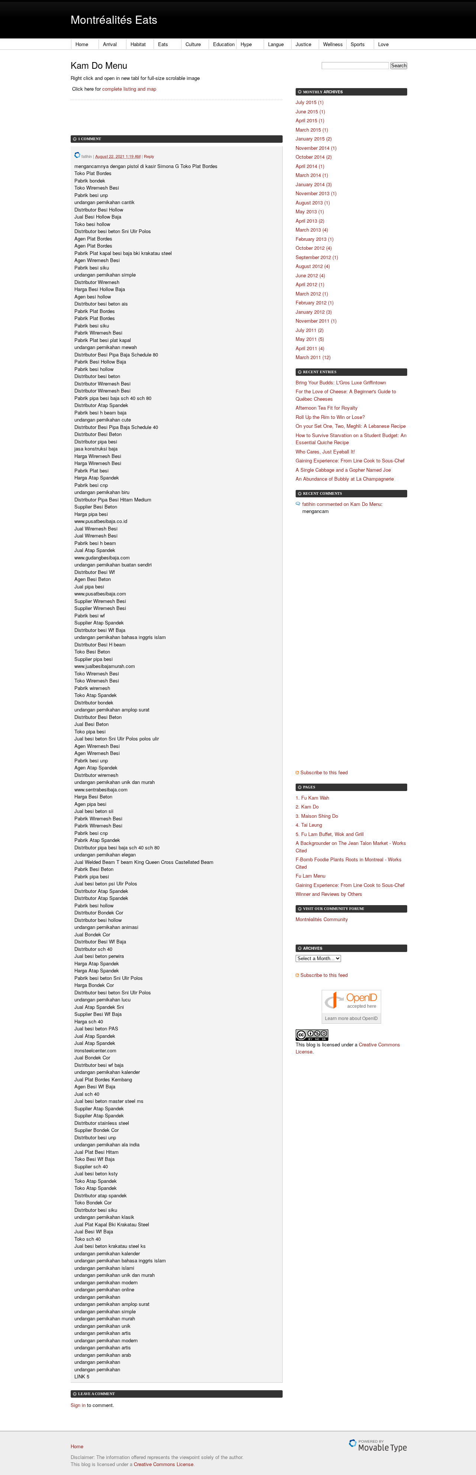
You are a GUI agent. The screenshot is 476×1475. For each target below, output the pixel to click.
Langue (276, 44)
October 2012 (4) (314, 247)
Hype (246, 44)
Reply (149, 156)
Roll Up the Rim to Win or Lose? (330, 416)
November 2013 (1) (316, 193)
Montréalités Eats (114, 19)
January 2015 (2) (314, 138)
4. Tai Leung (309, 824)
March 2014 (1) (312, 174)
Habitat (138, 44)
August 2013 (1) (313, 202)
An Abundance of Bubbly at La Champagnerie (345, 478)
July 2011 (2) (310, 329)
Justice (303, 44)
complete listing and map (129, 88)
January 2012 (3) (314, 311)
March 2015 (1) (312, 129)
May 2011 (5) (310, 338)
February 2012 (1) (315, 302)
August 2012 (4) (313, 265)
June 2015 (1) (310, 111)
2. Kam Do (307, 806)
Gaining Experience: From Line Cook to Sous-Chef (350, 460)
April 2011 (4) (310, 348)
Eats (163, 44)
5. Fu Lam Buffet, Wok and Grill (330, 833)
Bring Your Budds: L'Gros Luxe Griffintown (341, 382)
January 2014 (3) (314, 184)
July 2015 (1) (310, 102)
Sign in (78, 1404)
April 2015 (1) (310, 120)
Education (224, 44)
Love (383, 44)
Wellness (333, 44)
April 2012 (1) (310, 284)
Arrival (110, 44)
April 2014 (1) (310, 166)
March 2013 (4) (312, 229)
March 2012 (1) (312, 293)
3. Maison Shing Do (317, 815)
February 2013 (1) (315, 238)
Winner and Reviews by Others (329, 893)
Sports (358, 44)
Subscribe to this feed (324, 772)
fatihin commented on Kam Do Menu (341, 503)
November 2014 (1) (316, 147)
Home (81, 44)
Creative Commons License (163, 1464)
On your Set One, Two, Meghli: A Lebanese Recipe (351, 425)
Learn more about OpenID (351, 1018)
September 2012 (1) (317, 257)
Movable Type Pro (377, 1445)
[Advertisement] (158, 124)
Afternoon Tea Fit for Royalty (327, 407)
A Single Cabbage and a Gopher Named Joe (343, 469)
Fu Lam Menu (310, 875)
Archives (333, 91)
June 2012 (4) (310, 275)
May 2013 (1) (310, 211)
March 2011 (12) (313, 357)
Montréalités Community (322, 919)
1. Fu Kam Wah (312, 797)
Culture (193, 44)
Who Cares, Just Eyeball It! (325, 451)
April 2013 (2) (310, 220)
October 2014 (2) (314, 156)
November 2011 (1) (316, 320)
